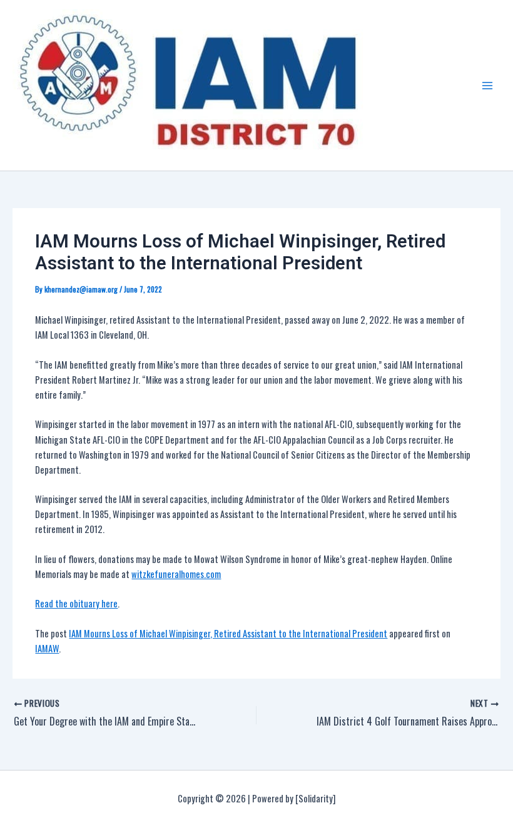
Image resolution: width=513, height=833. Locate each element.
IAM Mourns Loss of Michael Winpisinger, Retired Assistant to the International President (228, 633)
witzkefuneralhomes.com (176, 574)
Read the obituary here (76, 603)
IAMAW (47, 648)
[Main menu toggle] (487, 85)
